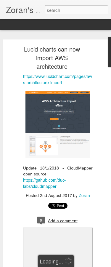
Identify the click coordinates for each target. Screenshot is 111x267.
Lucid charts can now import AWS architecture (52, 58)
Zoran (84, 195)
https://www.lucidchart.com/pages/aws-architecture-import (57, 79)
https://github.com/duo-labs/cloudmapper (44, 183)
